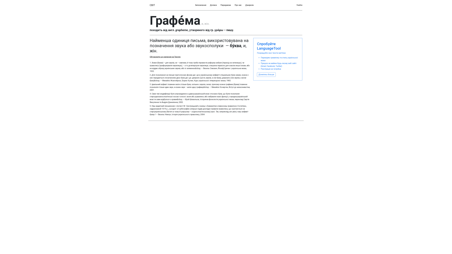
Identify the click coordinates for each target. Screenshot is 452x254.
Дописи (213, 5)
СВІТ (152, 5)
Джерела (249, 5)
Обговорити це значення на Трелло (165, 57)
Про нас (238, 5)
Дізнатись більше (266, 74)
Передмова (225, 5)
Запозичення (200, 5)
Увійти (299, 5)
